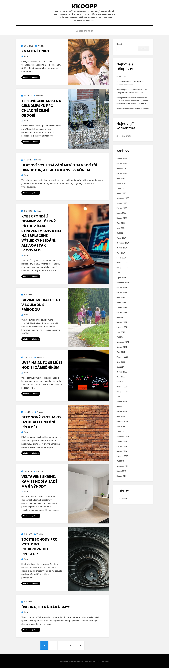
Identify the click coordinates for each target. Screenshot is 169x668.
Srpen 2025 (121, 193)
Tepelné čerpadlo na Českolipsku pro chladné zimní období (41, 108)
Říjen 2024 (121, 228)
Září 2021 (120, 337)
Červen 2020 (122, 372)
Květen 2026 (122, 164)
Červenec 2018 (123, 436)
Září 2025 (120, 188)
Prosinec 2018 (122, 422)
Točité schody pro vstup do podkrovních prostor (39, 546)
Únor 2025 (121, 223)
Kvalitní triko (35, 51)
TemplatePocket (82, 661)
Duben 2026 (121, 168)
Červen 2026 (122, 159)
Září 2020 (120, 367)
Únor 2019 (121, 417)
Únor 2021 (121, 352)
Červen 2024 (122, 248)
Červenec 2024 (123, 243)
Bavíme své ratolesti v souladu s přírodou (41, 305)
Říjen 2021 (121, 332)
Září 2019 (120, 397)
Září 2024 (120, 233)
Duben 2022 (121, 317)
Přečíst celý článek (30, 77)
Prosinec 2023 (122, 263)
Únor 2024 (121, 253)
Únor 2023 (121, 297)
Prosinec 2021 (122, 327)
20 (73, 645)
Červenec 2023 (123, 283)
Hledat (119, 44)
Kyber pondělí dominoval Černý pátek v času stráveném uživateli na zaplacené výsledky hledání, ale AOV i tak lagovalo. (41, 233)
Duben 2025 (121, 213)
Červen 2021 (122, 347)
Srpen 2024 (121, 238)
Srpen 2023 (121, 278)
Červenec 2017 (123, 466)
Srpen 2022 (121, 302)
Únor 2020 (121, 377)
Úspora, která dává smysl (46, 607)
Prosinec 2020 (122, 357)
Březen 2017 (122, 476)
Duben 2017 (121, 471)
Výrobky (41, 46)
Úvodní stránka (84, 31)
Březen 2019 (122, 412)
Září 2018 (120, 431)
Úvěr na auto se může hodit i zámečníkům (41, 365)
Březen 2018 (122, 451)
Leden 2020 (121, 382)
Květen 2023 (122, 288)
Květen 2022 (122, 312)
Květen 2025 (122, 208)
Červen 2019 (122, 402)
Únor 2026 (121, 178)
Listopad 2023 (122, 268)
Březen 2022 (122, 322)
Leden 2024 (121, 258)
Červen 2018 (122, 441)
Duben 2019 (121, 407)
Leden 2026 (121, 183)
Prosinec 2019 (122, 387)
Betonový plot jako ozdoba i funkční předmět (41, 422)
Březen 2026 (122, 174)
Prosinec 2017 (122, 456)
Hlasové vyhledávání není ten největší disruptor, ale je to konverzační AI (59, 167)
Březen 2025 (122, 218)
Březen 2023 (122, 293)
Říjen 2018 (121, 426)
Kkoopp (84, 6)
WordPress (105, 661)
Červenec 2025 (123, 198)
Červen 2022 (122, 307)
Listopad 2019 (122, 392)
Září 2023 (120, 273)
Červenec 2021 (123, 342)
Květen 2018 (122, 446)
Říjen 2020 (121, 362)
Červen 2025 (122, 203)
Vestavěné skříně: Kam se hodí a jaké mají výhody (39, 481)
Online (38, 160)
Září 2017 (120, 461)
